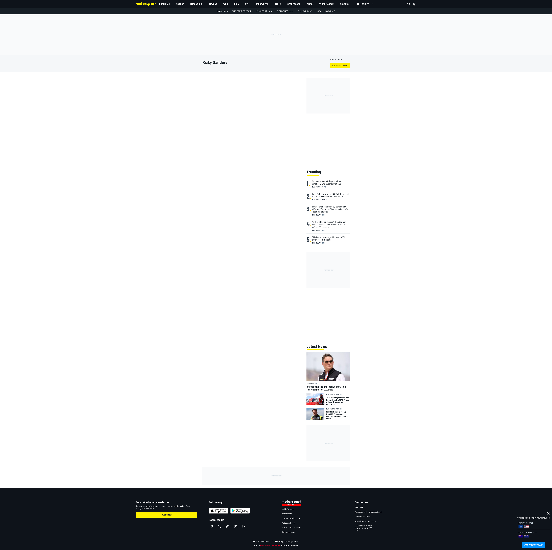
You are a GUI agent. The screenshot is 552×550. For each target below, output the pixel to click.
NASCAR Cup (196, 4)
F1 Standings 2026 (285, 11)
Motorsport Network (270, 545)
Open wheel (262, 4)
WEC (225, 4)
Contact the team (362, 516)
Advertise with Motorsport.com (368, 512)
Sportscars (293, 4)
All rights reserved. (290, 545)
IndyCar (213, 4)
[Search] (409, 4)
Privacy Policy (291, 541)
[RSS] (244, 527)
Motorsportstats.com (291, 527)
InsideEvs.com (288, 509)
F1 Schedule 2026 (264, 11)
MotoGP (180, 4)
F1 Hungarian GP (305, 11)
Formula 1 (164, 4)
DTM (247, 4)
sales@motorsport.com (365, 521)
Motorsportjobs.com (291, 518)
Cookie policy (277, 541)
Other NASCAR (326, 4)
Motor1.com (287, 513)
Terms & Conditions (260, 541)
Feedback (359, 507)
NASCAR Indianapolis (326, 11)
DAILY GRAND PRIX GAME (241, 11)
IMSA (236, 4)
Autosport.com (288, 523)
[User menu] (414, 4)
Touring (344, 4)
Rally (278, 4)
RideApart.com (288, 532)
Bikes (310, 4)
